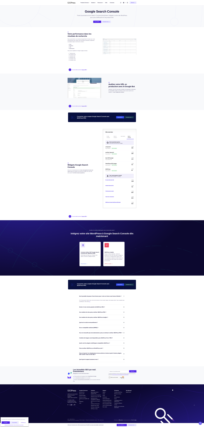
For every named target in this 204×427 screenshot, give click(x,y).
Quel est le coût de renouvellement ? (88, 322)
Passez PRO (97, 21)
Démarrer (132, 2)
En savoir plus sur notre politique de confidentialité (120, 374)
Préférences (23, 422)
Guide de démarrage (106, 398)
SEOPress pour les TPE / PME (96, 396)
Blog (115, 395)
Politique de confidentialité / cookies (91, 420)
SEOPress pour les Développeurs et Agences (95, 399)
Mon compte (105, 406)
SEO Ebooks (105, 397)
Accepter (5, 422)
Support (104, 392)
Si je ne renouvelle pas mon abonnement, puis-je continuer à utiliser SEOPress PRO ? (100, 332)
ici (89, 301)
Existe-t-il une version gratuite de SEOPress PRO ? (92, 307)
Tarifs (80, 403)
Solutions (93, 2)
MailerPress (128, 392)
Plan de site (102, 420)
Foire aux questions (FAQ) (107, 403)
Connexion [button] (112, 2)
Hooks (104, 395)
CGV (98, 420)
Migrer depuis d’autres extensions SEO (94, 393)
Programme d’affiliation (118, 403)
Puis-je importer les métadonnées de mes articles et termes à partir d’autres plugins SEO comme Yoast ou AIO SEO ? (100, 354)
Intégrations (81, 401)
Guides (104, 393)
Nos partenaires (117, 397)
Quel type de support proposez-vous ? (88, 359)
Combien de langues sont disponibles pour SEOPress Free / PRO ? (96, 338)
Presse (115, 398)
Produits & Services (85, 2)
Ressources (100, 2)
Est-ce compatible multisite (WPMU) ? (88, 327)
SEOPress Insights (108, 263)
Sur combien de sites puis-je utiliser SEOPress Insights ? (93, 317)
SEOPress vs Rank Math (95, 407)
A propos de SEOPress (118, 392)
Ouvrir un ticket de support (107, 405)
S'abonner (132, 371)
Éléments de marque (117, 393)
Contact (115, 404)
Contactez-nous (106, 21)
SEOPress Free (81, 392)
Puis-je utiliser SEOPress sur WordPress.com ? (91, 348)
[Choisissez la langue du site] (123, 2)
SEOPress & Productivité (95, 403)
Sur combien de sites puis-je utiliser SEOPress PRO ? (92, 312)
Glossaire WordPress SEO (107, 400)
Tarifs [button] (106, 2)
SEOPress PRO (81, 393)
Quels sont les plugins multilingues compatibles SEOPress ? (94, 343)
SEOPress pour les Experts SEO (95, 402)
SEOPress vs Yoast (94, 408)
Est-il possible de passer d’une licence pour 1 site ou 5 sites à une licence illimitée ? (100, 296)
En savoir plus (83, 263)
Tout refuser (14, 422)
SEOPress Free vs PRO (95, 405)
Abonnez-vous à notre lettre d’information (119, 407)
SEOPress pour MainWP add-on (84, 399)
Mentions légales (82, 420)
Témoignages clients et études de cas (118, 401)
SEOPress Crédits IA (82, 397)
